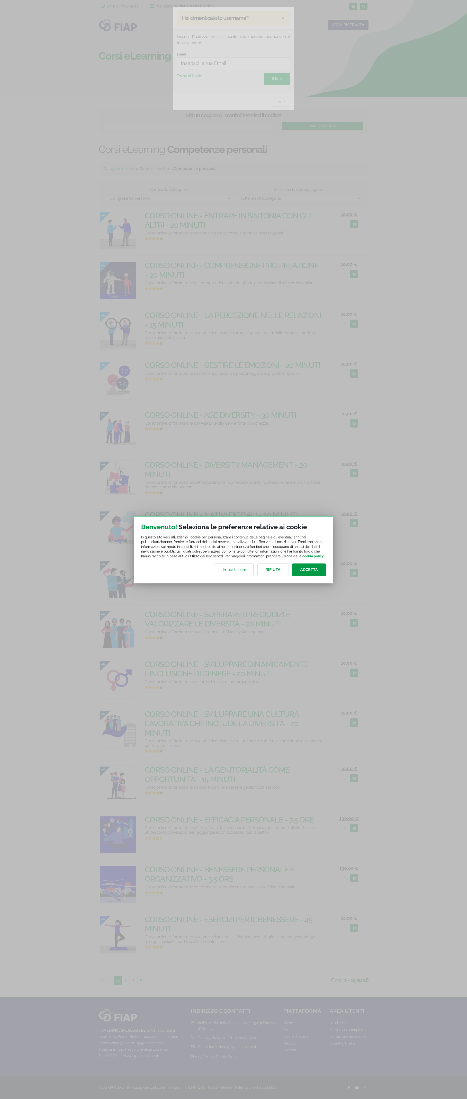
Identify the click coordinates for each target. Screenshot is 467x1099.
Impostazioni (234, 569)
